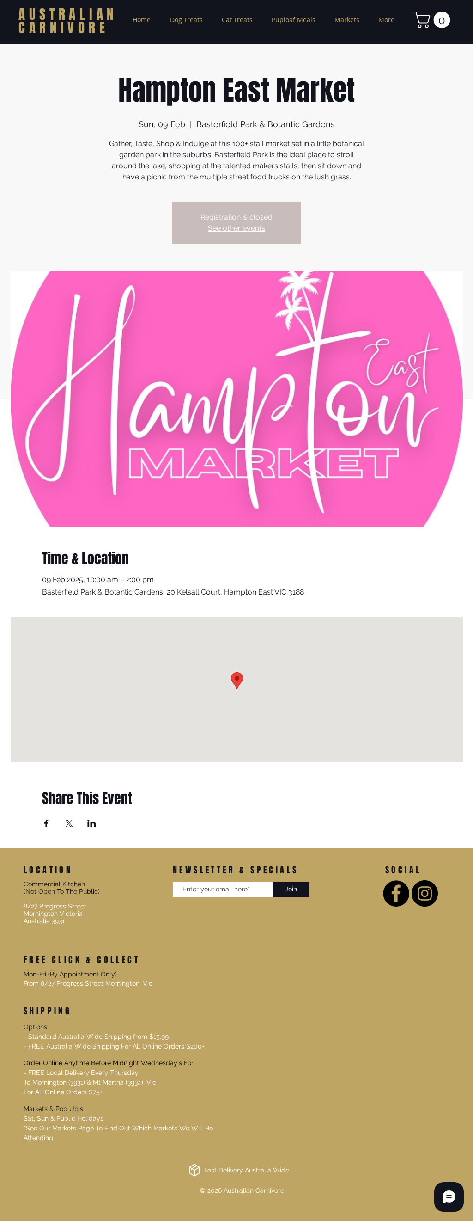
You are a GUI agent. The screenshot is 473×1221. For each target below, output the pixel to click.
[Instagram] (425, 893)
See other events (236, 228)
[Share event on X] (69, 823)
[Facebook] (396, 893)
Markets (64, 1128)
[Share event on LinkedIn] (91, 823)
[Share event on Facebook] (46, 823)
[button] (433, 20)
